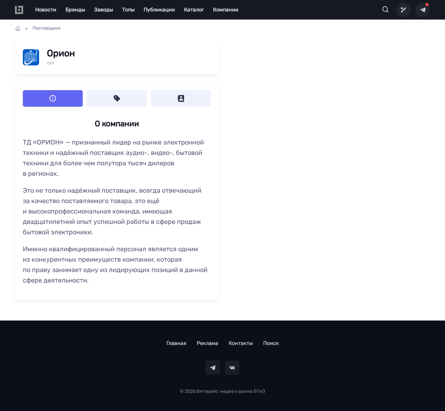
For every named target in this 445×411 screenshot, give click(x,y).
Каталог (194, 10)
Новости (45, 10)
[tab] (117, 98)
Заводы (103, 10)
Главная (176, 343)
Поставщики (47, 28)
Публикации (159, 10)
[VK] (232, 368)
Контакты (241, 343)
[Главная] (18, 28)
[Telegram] (423, 10)
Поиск (271, 343)
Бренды (75, 10)
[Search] (386, 9)
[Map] (403, 10)
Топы (128, 10)
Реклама (207, 343)
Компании (225, 10)
